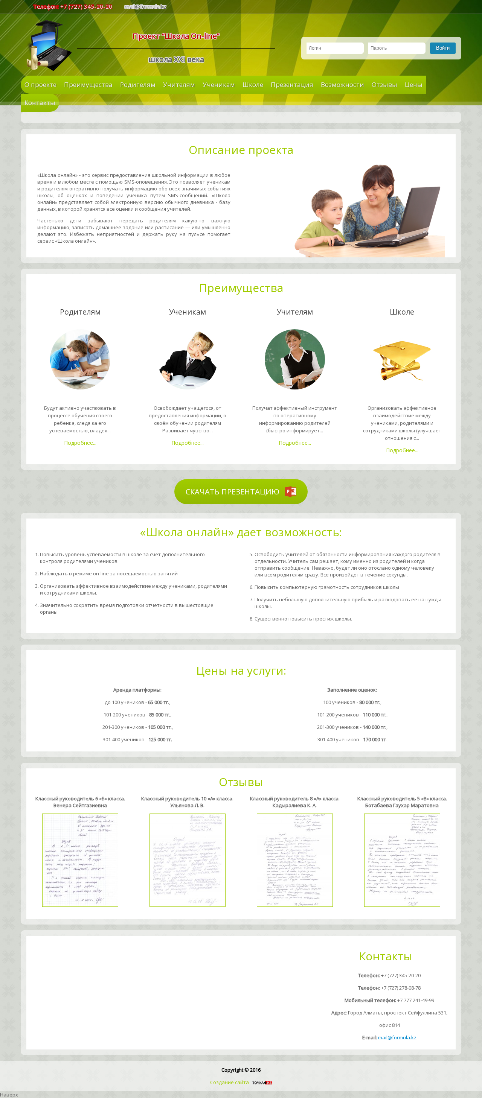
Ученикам (219, 84)
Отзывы (384, 84)
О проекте (40, 84)
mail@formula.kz (145, 6)
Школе (253, 84)
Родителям (138, 84)
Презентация (292, 84)
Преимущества (88, 84)
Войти (443, 48)
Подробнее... (80, 442)
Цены (414, 84)
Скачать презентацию (233, 492)
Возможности (342, 84)
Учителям (179, 84)
